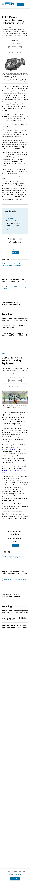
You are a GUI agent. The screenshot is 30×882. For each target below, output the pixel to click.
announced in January (9, 449)
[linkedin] (12, 52)
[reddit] (18, 52)
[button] (3, 4)
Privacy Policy (17, 874)
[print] (27, 52)
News (3, 13)
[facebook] (9, 52)
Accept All (15, 878)
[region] (15, 875)
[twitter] (15, 52)
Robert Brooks (14, 40)
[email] (20, 52)
